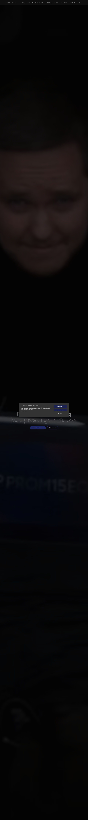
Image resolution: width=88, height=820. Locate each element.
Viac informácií (24, 411)
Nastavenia (60, 413)
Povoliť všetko (60, 406)
